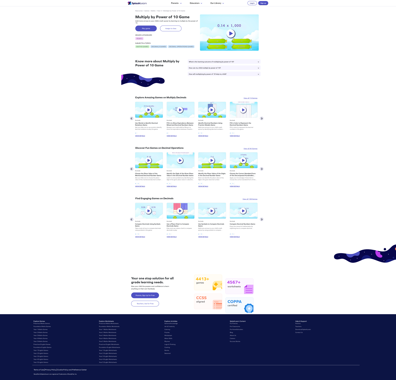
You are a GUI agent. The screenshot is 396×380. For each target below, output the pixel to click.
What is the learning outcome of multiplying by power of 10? (211, 62)
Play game (146, 28)
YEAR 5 (139, 38)
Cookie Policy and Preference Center (72, 370)
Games (146, 11)
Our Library (215, 3)
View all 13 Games (250, 98)
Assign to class (170, 28)
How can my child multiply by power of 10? (205, 68)
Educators (194, 3)
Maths (153, 11)
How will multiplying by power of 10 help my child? (207, 74)
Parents (175, 3)
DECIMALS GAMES (158, 46)
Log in (252, 3)
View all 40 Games (250, 148)
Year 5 (159, 11)
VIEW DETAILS (140, 136)
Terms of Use (39, 370)
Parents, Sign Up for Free (145, 295)
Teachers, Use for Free (145, 303)
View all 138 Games (250, 199)
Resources (139, 11)
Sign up (263, 3)
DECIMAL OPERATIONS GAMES (181, 46)
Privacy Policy (50, 370)
